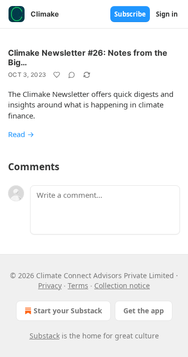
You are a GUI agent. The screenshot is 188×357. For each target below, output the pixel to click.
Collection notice (122, 285)
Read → (21, 134)
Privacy (50, 285)
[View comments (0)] (71, 75)
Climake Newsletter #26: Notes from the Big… (87, 57)
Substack (45, 335)
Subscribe (130, 14)
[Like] (56, 75)
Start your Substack (68, 310)
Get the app (143, 310)
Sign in (167, 14)
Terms (78, 285)
